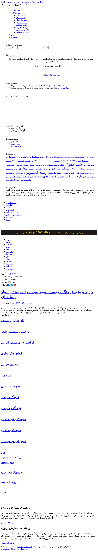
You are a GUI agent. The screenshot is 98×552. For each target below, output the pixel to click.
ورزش (18, 180)
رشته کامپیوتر (22, 15)
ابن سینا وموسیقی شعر (16, 331)
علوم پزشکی (21, 25)
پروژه (4, 492)
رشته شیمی (10, 165)
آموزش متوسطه (79, 157)
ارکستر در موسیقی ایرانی (17, 342)
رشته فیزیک (55, 168)
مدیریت (9, 264)
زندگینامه (10, 173)
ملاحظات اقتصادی (36, 177)
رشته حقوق (21, 18)
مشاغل (63, 177)
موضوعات (15, 13)
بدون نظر (28, 303)
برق (7, 249)
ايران (49, 157)
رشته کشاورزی (21, 173)
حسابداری (34, 156)
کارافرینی (10, 179)
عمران (9, 239)
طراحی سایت (64, 88)
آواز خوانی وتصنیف (13, 320)
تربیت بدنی (10, 268)
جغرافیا (9, 254)
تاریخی (44, 156)
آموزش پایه (71, 157)
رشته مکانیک (90, 173)
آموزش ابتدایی (89, 157)
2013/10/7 (20, 303)
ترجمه (8, 207)
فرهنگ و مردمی (11, 408)
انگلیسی (9, 205)
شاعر (94, 177)
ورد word (10, 210)
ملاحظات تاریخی (24, 177)
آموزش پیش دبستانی (61, 157)
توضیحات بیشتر (7, 522)
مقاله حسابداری (51, 176)
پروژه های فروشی (14, 215)
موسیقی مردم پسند (13, 441)
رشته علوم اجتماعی (86, 169)
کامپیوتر (9, 251)
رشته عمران (21, 22)
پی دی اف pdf (12, 212)
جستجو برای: (11, 47)
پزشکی (9, 266)
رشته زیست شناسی (25, 165)
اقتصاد (9, 244)
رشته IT (8, 161)
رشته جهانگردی (24, 161)
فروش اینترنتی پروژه (11, 472)
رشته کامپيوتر (55, 172)
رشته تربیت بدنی (23, 30)
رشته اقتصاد (21, 20)
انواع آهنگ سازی (11, 353)
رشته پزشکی (69, 173)
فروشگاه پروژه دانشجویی (12, 457)
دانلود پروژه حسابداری (17, 156)
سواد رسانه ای (10, 386)
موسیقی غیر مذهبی (13, 419)
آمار (7, 256)
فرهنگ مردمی (10, 397)
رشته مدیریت (41, 168)
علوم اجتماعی (87, 177)
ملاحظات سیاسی (26, 180)
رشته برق (56, 161)
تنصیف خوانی (9, 364)
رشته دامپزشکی (23, 32)
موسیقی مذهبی (11, 430)
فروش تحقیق (7, 462)
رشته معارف (21, 27)
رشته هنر (81, 172)
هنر (7, 259)
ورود (13, 35)
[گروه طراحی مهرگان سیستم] (14, 549)
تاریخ (8, 242)
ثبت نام (14, 37)
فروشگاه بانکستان (24, 546)
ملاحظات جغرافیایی (12, 177)
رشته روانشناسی (41, 165)
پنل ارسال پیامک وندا (55, 85)
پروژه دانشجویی (9, 482)
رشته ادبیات (83, 160)
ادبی (53, 157)
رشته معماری (12, 169)
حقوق (8, 261)
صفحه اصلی (16, 10)
